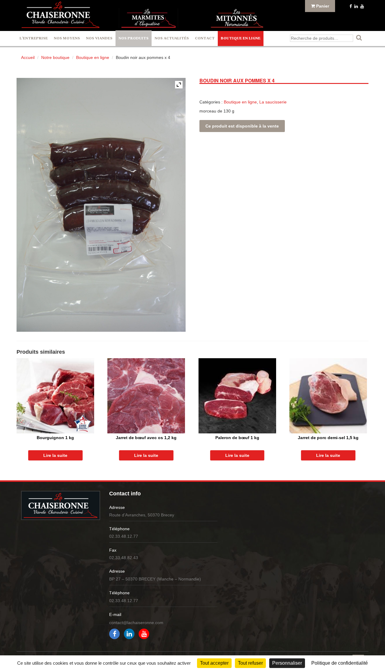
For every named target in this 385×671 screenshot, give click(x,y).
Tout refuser (250, 663)
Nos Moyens (67, 38)
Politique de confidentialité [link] (339, 663)
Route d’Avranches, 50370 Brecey (141, 514)
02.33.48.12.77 (123, 536)
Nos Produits (134, 38)
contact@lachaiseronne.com (136, 622)
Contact (205, 38)
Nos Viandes (99, 38)
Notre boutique (55, 57)
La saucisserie (273, 102)
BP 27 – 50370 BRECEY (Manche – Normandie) (155, 579)
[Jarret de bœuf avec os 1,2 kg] (146, 395)
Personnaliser (287, 663)
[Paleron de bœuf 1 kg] (237, 395)
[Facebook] (350, 6)
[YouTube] (361, 6)
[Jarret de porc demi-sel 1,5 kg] (328, 395)
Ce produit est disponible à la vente (242, 126)
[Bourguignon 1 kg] (55, 395)
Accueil (28, 57)
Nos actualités (172, 38)
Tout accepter (214, 663)
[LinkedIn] (355, 6)
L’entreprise (34, 38)
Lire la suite (55, 455)
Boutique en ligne (240, 38)
